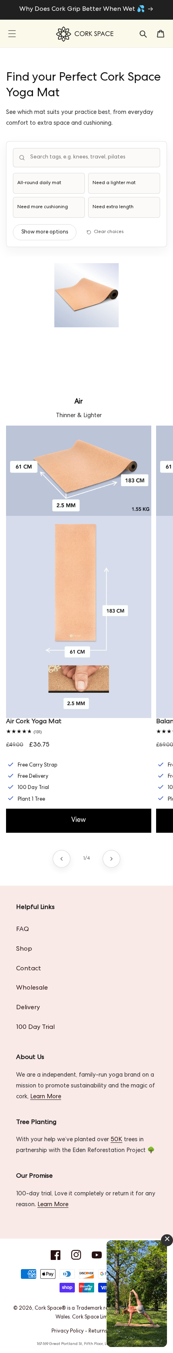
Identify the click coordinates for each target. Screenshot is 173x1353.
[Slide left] (61, 859)
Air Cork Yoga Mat (34, 722)
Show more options (44, 232)
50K (116, 1140)
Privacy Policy (67, 1331)
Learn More (45, 1097)
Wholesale (32, 988)
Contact (28, 969)
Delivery (28, 1008)
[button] (12, 34)
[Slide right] (111, 859)
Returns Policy (105, 1331)
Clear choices (109, 232)
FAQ (22, 930)
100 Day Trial (35, 1027)
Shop (24, 949)
